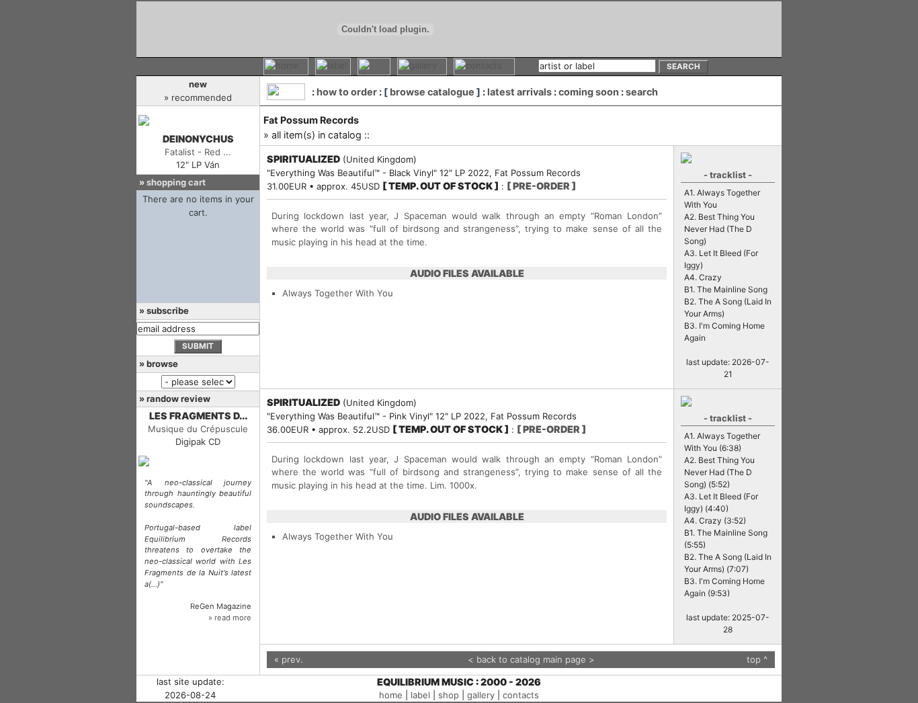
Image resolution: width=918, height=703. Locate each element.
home (391, 695)
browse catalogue (432, 91)
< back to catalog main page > (531, 659)
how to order (347, 91)
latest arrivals (519, 91)
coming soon (588, 91)
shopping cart (176, 182)
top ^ (757, 659)
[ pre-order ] (541, 186)
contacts (521, 695)
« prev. (288, 659)
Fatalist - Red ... (198, 152)
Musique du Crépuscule (198, 428)
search (642, 91)
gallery (481, 695)
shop (448, 695)
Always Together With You (337, 293)
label (420, 695)
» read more (229, 617)
